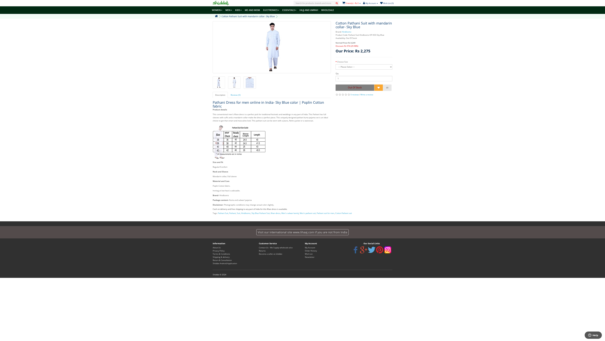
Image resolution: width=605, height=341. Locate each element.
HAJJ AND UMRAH (309, 10)
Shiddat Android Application (225, 263)
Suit (238, 213)
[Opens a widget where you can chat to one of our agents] (593, 335)
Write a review (366, 94)
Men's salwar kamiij (290, 213)
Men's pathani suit (308, 213)
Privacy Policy (219, 250)
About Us (217, 247)
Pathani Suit (223, 213)
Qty (337, 73)
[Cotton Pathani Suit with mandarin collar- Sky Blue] (272, 47)
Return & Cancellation (222, 260)
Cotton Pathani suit (343, 213)
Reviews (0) (236, 95)
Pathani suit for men (325, 213)
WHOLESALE (327, 10)
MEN (227, 10)
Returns (262, 250)
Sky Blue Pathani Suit (260, 213)
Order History (311, 250)
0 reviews (355, 94)
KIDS (237, 10)
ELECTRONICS (270, 10)
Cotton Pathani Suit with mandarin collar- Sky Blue (248, 16)
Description (220, 95)
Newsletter (309, 257)
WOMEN (216, 10)
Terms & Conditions (221, 254)
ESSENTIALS (288, 10)
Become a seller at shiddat (270, 254)
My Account (310, 247)
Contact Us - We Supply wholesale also (276, 247)
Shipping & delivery (221, 257)
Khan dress (275, 213)
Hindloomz (346, 31)
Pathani (232, 213)
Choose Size (342, 61)
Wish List (309, 254)
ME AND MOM (252, 10)
